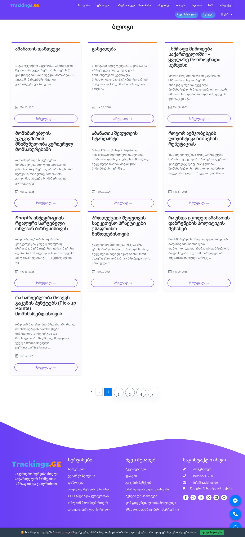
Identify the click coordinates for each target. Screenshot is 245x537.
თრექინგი (164, 5)
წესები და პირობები (141, 496)
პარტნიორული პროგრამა (133, 5)
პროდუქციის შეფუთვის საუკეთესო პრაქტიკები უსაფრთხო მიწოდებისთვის (119, 225)
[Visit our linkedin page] (216, 497)
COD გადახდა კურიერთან (88, 496)
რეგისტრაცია (186, 14)
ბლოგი (197, 5)
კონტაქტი (226, 5)
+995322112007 (204, 476)
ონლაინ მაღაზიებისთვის (88, 503)
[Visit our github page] (224, 497)
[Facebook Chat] (235, 500)
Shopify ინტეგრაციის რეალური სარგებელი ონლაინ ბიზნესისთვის (41, 223)
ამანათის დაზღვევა (37, 48)
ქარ (226, 14)
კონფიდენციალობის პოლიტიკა (150, 503)
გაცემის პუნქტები (139, 482)
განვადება (104, 48)
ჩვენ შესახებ (135, 469)
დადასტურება (212, 532)
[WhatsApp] (235, 527)
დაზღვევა (76, 482)
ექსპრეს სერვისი (81, 476)
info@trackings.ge (205, 482)
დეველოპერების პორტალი (89, 509)
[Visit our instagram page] (201, 497)
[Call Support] (235, 514)
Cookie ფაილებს (64, 532)
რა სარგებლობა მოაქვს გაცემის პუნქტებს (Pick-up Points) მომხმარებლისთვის (45, 305)
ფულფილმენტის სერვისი (88, 489)
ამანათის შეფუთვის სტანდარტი (115, 135)
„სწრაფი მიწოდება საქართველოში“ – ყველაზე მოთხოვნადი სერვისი (194, 57)
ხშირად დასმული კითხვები (147, 489)
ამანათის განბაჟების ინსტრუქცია (152, 509)
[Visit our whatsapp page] (193, 497)
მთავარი (84, 5)
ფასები (181, 5)
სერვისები (103, 5)
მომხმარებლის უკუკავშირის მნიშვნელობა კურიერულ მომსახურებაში (44, 141)
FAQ (210, 5)
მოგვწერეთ (202, 469)
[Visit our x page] (209, 497)
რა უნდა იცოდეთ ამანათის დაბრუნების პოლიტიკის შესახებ (199, 223)
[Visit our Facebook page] (186, 497)
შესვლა (208, 14)
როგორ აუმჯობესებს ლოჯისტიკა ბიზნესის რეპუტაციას (193, 138)
